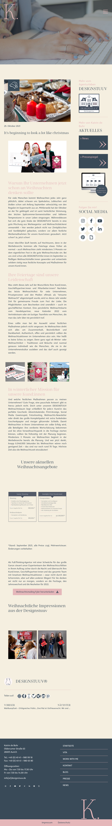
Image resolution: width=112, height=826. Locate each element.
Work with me (70, 758)
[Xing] (38, 696)
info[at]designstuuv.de (15, 778)
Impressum (47, 822)
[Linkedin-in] (43, 696)
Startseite (68, 745)
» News (84, 138)
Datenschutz (64, 822)
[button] (11, 507)
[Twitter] (34, 696)
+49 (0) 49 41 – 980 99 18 (20, 757)
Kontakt (67, 765)
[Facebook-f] (24, 696)
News (66, 785)
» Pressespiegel (89, 157)
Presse (66, 778)
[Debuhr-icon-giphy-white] (39, 786)
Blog (65, 772)
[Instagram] (19, 696)
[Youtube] (29, 696)
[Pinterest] (48, 696)
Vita (65, 752)
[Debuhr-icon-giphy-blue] (91, 237)
